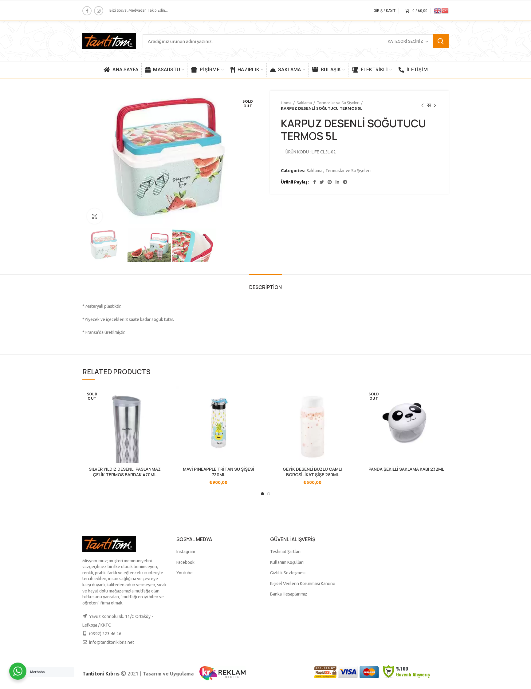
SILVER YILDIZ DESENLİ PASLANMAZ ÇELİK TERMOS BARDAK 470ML (125, 471)
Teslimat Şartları (285, 551)
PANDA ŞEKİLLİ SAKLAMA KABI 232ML (406, 469)
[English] (437, 10)
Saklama (304, 103)
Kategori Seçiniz (405, 41)
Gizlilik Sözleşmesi (287, 572)
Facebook (185, 562)
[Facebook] (87, 10)
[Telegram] (345, 182)
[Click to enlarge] (94, 216)
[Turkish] (445, 10)
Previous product (422, 105)
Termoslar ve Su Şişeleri (338, 103)
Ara (441, 41)
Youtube (184, 572)
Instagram (185, 551)
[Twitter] (322, 182)
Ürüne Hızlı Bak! (162, 396)
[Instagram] (98, 10)
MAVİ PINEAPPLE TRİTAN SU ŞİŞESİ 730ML (218, 471)
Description (265, 287)
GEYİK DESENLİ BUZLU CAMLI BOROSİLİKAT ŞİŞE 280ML (312, 471)
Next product (435, 105)
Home (286, 103)
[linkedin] (337, 182)
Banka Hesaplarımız (288, 594)
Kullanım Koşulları (287, 562)
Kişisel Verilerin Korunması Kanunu (302, 583)
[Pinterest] (330, 182)
